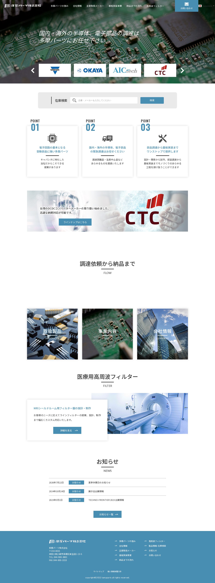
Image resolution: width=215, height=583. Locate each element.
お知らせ (153, 550)
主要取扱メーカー (95, 6)
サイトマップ (98, 571)
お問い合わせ (155, 555)
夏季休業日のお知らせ (99, 482)
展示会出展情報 (96, 491)
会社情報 (77, 6)
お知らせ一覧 (106, 514)
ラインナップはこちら (75, 222)
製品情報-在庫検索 (157, 545)
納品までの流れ (134, 6)
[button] (182, 70)
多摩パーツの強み (59, 6)
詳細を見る (66, 430)
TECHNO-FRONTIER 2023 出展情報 (106, 499)
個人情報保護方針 (115, 571)
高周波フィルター (155, 6)
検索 (152, 100)
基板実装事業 (115, 6)
